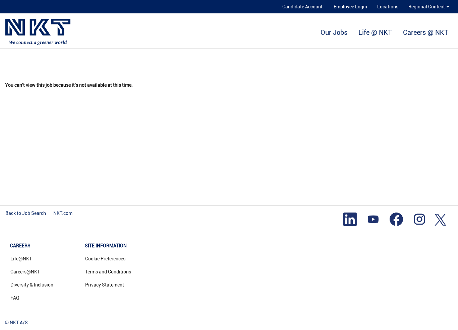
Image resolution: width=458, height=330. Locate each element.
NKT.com (62, 213)
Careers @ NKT (425, 32)
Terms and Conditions (108, 271)
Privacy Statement (104, 284)
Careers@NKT (25, 271)
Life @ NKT (375, 32)
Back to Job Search (25, 213)
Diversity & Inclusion (31, 284)
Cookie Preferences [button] (105, 258)
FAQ (14, 298)
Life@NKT (21, 258)
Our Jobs (334, 32)
